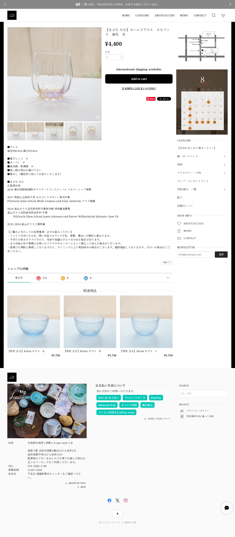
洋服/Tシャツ (185, 206)
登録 (221, 254)
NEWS (184, 15)
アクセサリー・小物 (189, 172)
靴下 (179, 197)
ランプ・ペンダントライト (193, 181)
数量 (107, 52)
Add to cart (139, 79)
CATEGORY (142, 15)
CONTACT (200, 15)
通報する (167, 262)
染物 (179, 164)
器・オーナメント (187, 156)
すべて (19, 278)
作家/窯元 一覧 (186, 189)
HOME (126, 15)
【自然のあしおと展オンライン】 (197, 148)
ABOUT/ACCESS (165, 15)
